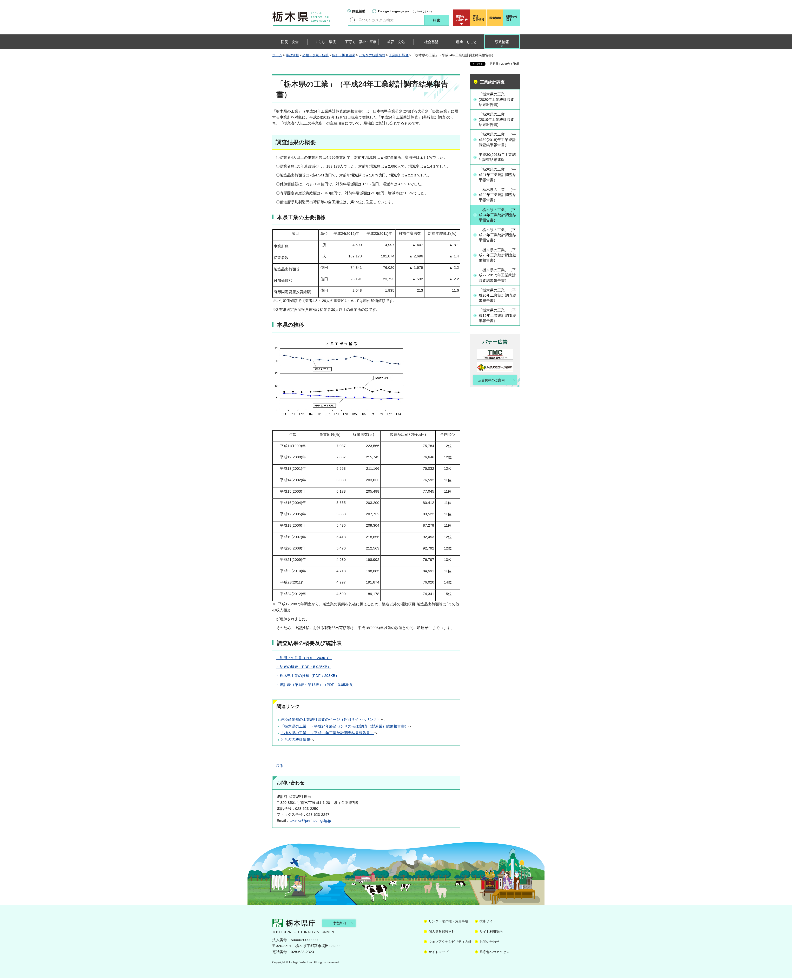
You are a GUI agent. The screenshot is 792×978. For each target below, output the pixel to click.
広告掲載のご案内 (491, 380)
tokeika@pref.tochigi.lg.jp (310, 820)
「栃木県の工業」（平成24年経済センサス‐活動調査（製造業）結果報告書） (344, 726)
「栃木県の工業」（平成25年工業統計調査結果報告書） (497, 235)
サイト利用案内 (491, 931)
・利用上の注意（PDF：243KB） (304, 658)
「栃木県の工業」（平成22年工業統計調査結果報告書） (327, 733)
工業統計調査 (399, 55)
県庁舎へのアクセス (494, 952)
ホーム (277, 55)
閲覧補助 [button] (358, 11)
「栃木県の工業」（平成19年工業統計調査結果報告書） (497, 315)
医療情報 (495, 18)
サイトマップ (438, 952)
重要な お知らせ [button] (462, 18)
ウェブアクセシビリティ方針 (450, 941)
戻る (279, 766)
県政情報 (292, 55)
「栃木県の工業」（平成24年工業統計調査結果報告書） (497, 215)
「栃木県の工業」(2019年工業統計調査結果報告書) (496, 119)
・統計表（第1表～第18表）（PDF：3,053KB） (316, 685)
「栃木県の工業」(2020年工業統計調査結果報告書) (496, 99)
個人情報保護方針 (442, 931)
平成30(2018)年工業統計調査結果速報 (497, 157)
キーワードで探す (352, 20)
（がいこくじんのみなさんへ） (405, 11)
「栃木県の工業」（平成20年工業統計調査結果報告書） (497, 295)
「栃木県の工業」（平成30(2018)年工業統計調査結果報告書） (497, 139)
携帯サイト (488, 921)
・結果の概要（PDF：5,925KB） (303, 667)
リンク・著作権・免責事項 (448, 921)
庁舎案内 (339, 923)
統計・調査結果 (343, 55)
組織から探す (512, 18)
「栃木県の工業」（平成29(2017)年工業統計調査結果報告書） (497, 275)
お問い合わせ (489, 941)
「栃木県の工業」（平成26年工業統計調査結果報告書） (497, 255)
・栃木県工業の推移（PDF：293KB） (307, 676)
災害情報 (478, 18)
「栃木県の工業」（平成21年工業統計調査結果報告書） (497, 174)
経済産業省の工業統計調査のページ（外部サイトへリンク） (330, 719)
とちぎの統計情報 (372, 55)
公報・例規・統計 (315, 55)
